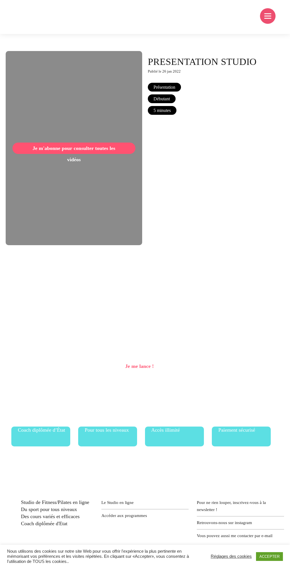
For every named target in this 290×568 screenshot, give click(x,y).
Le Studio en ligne (117, 502)
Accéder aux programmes (124, 515)
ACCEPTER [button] (269, 556)
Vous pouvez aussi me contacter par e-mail (234, 535)
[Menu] (268, 16)
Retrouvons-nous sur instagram (224, 522)
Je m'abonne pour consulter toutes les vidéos (74, 149)
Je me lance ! (139, 366)
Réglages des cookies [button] (231, 556)
